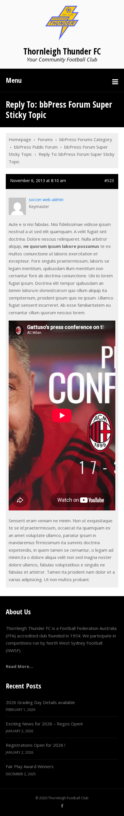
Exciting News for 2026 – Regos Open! (44, 724)
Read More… (19, 666)
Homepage (20, 139)
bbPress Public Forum (36, 147)
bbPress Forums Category (85, 139)
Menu (14, 80)
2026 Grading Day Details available (40, 702)
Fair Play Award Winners (30, 766)
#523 (109, 180)
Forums (45, 139)
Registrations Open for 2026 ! (35, 745)
